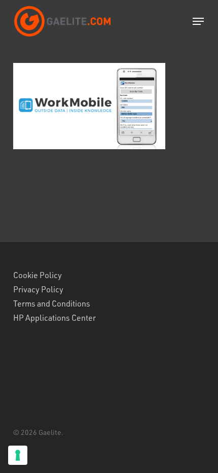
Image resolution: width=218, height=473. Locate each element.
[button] (198, 21)
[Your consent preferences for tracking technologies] (17, 455)
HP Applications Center (54, 318)
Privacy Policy (38, 289)
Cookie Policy (37, 275)
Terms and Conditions (51, 303)
